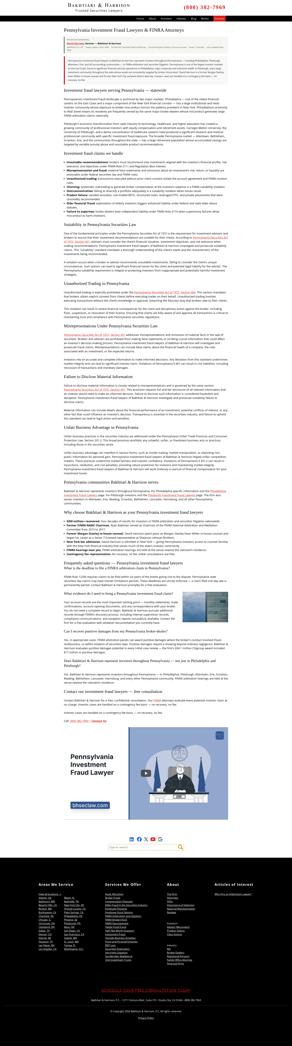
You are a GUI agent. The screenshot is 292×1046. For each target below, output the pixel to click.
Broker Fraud (112, 898)
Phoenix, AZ (70, 919)
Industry (181, 18)
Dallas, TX (44, 930)
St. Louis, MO (71, 941)
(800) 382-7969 (205, 7)
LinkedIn (132, 839)
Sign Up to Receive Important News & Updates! (146, 832)
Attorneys (172, 898)
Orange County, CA (75, 908)
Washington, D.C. (74, 949)
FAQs (170, 901)
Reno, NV (69, 927)
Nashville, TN (71, 901)
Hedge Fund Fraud (115, 927)
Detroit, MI (45, 938)
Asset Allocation (114, 894)
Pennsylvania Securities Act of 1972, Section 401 (94, 335)
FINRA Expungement (116, 923)
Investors (166, 18)
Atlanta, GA (45, 898)
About (152, 18)
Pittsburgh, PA (72, 923)
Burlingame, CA (47, 912)
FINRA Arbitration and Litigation (123, 916)
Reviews (171, 912)
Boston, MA (45, 908)
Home (140, 18)
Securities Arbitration (117, 949)
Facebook (139, 839)
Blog (193, 18)
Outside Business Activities (120, 938)
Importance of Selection (180, 905)
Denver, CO (45, 934)
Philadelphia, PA (73, 916)
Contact (219, 18)
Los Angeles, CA (47, 949)
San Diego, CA (72, 930)
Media (205, 18)
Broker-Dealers (175, 952)
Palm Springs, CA (73, 912)
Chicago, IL (45, 919)
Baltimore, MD (47, 901)
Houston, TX (46, 941)
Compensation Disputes (119, 901)
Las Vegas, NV (46, 945)
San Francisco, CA (74, 934)
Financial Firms (175, 963)
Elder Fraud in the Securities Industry (126, 905)
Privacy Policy (146, 1018)
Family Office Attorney (179, 960)
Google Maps (160, 839)
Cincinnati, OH (47, 923)
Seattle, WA (70, 938)
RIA (169, 949)
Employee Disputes (116, 908)
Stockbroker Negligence (118, 956)
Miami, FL (69, 898)
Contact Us (99, 721)
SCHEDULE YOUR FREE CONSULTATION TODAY (146, 990)
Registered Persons (178, 956)
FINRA (157, 700)
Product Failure (176, 930)
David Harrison (75, 43)
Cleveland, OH (47, 927)
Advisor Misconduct (178, 927)
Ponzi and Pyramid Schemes (121, 941)
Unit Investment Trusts (118, 960)
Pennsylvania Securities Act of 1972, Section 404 (164, 292)
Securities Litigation (116, 952)
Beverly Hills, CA (48, 905)
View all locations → (50, 894)
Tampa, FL (70, 945)
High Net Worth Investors (119, 930)
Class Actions (174, 934)
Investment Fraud (115, 934)
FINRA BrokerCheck (116, 919)
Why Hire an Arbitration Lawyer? (233, 894)
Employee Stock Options (119, 912)
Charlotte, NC (46, 916)
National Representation (181, 908)
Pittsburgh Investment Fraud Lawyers (171, 495)
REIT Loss (110, 945)
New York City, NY (74, 905)
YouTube (153, 839)
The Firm (172, 894)
